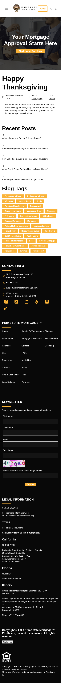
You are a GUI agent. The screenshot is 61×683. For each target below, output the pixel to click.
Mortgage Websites (11, 672)
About (24, 367)
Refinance (7, 346)
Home (5, 331)
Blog (4, 353)
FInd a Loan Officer (11, 375)
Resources (7, 360)
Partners (25, 382)
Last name (8, 427)
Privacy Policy (51, 338)
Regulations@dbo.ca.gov (14, 559)
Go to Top (7, 642)
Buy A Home (7, 338)
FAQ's (24, 353)
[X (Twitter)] (16, 302)
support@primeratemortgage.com (22, 288)
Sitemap (49, 331)
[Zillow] (6, 308)
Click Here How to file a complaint (21, 532)
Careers (6, 367)
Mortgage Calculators (31, 338)
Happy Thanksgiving (37, 97)
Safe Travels (52, 97)
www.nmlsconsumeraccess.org (19, 515)
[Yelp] (36, 302)
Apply (42, 9)
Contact (25, 346)
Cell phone (8, 450)
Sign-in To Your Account (32, 331)
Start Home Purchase (30, 51)
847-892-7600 (12, 282)
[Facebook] (6, 302)
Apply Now (26, 360)
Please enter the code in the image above (22, 470)
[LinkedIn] (26, 302)
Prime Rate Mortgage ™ (40, 630)
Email (5, 439)
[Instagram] (47, 302)
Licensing (49, 346)
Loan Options (8, 382)
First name (8, 416)
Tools (23, 375)
